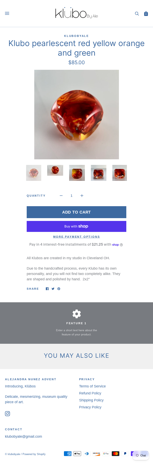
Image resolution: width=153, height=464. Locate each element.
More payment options (76, 236)
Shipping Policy (91, 400)
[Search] (137, 13)
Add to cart (76, 212)
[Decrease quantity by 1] (61, 195)
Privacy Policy (90, 407)
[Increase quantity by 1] (81, 195)
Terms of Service (92, 386)
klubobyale (76, 35)
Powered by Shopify (34, 454)
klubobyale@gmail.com (23, 436)
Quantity (36, 195)
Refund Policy (90, 393)
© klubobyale (12, 454)
